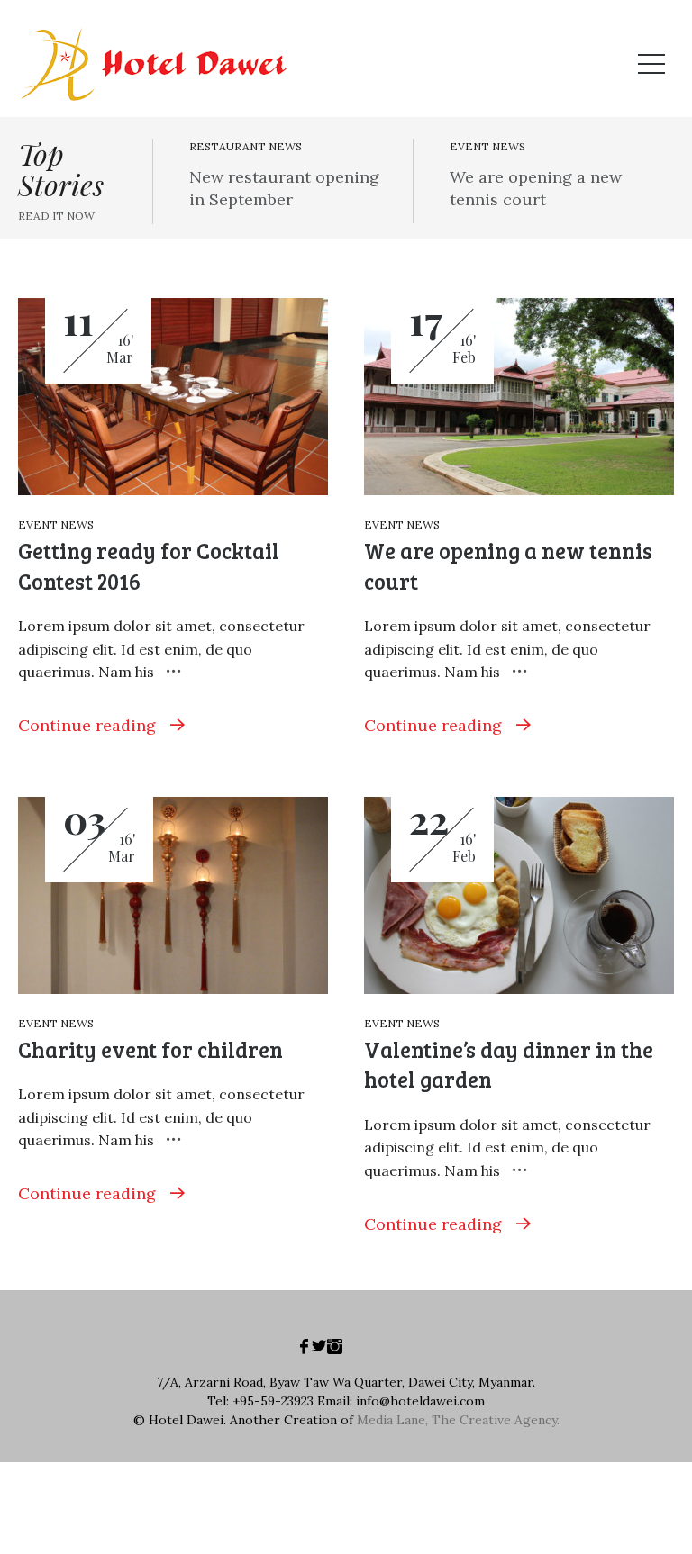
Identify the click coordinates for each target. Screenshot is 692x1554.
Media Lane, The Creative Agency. (458, 1420)
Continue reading (89, 725)
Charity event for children (150, 1049)
